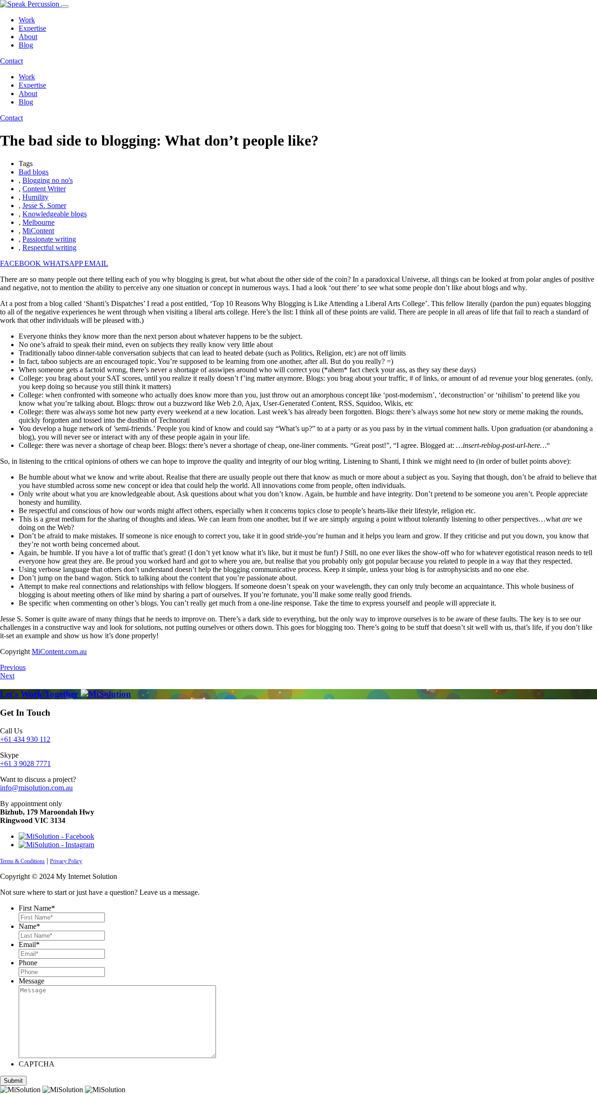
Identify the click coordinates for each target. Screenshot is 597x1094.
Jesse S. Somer (44, 205)
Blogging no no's (47, 180)
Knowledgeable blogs (54, 214)
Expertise (32, 28)
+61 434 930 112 (25, 739)
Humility (35, 197)
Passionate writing (49, 239)
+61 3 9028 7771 (25, 763)
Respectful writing (49, 247)
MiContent (38, 231)
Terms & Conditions (22, 861)
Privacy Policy (66, 861)
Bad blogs (34, 172)
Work (27, 20)
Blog (26, 45)
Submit (13, 1080)
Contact (11, 61)
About (28, 37)
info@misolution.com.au (36, 788)
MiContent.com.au (59, 651)
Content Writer (44, 189)
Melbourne (38, 222)
